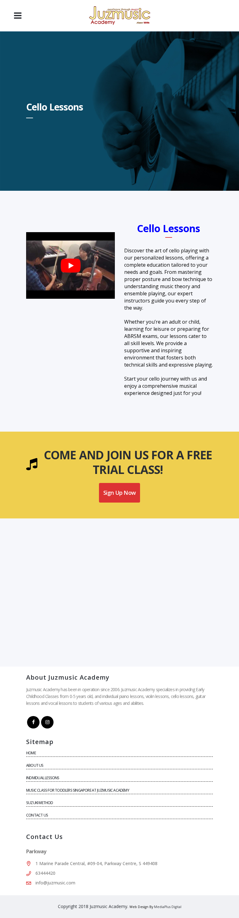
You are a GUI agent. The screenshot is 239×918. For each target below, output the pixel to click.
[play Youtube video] (70, 266)
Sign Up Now (119, 492)
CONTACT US (37, 815)
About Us (35, 765)
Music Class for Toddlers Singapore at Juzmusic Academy (77, 790)
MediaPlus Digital (167, 907)
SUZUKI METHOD (39, 802)
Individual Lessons (42, 777)
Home (31, 753)
